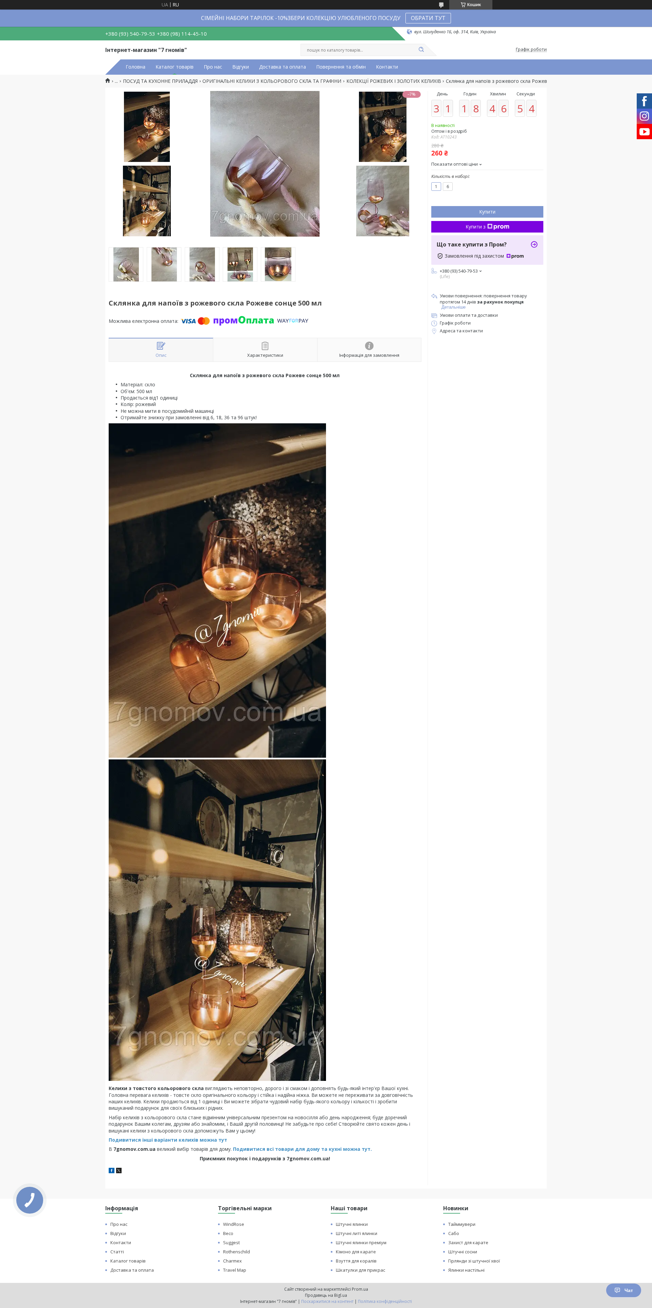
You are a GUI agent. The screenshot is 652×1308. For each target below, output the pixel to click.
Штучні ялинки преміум (361, 1242)
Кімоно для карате (356, 1252)
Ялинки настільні (466, 1270)
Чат (628, 1290)
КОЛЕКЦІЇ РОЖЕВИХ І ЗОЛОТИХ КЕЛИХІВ (393, 81)
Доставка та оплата (282, 67)
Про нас (213, 67)
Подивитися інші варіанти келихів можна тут (168, 1140)
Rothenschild (236, 1252)
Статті (117, 1252)
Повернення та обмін (341, 67)
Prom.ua (360, 1289)
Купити (487, 211)
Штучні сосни (462, 1252)
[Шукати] (421, 50)
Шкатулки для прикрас (360, 1270)
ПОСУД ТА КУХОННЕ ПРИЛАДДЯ (160, 81)
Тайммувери (461, 1224)
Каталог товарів (175, 67)
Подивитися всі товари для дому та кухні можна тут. (302, 1149)
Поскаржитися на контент (327, 1301)
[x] (119, 1171)
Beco (228, 1233)
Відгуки (240, 67)
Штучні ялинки (352, 1224)
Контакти (387, 67)
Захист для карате (468, 1242)
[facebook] (111, 1171)
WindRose (233, 1224)
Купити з (476, 226)
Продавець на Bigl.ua (326, 1295)
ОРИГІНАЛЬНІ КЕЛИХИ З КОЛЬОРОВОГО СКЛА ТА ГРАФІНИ (271, 81)
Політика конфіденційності (385, 1301)
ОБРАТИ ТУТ (428, 18)
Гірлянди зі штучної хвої (474, 1261)
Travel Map (234, 1270)
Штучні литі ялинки (356, 1233)
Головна (135, 67)
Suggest (231, 1242)
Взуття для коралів (356, 1261)
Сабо (453, 1233)
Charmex (232, 1261)
